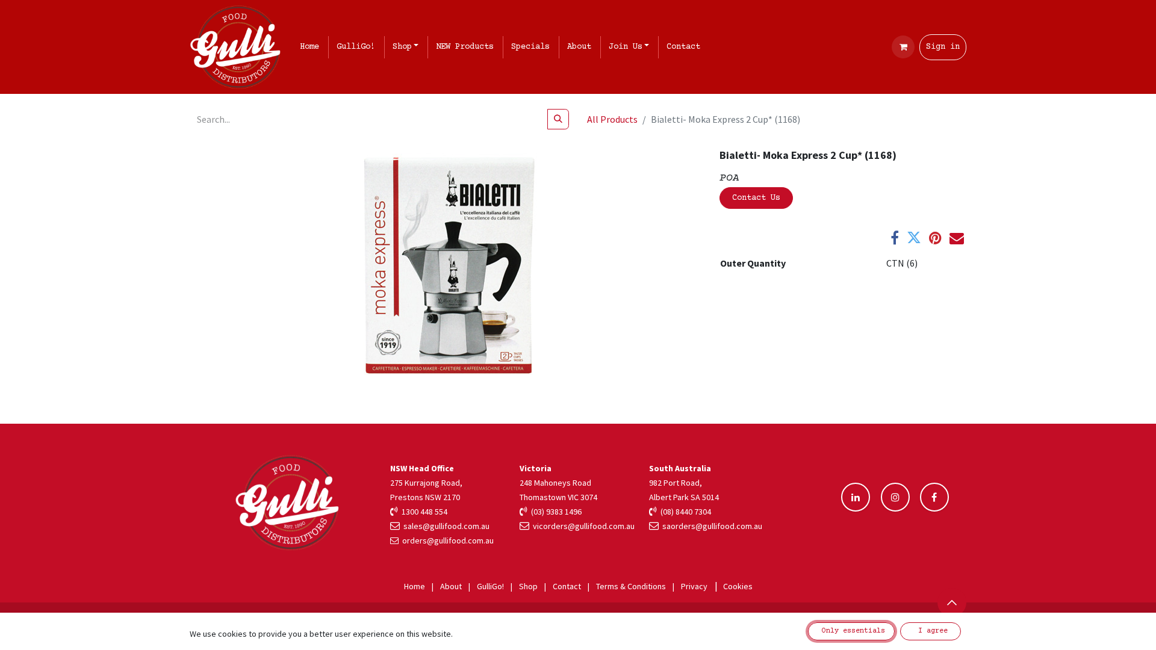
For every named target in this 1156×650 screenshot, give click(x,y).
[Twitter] (914, 238)
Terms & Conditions (631, 586)
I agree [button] (931, 631)
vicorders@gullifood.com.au (582, 526)
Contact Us (756, 198)
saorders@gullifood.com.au (710, 526)
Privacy (694, 586)
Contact (567, 586)
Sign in (943, 47)
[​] (855, 497)
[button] (951, 602)
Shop (528, 586)
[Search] (558, 119)
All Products (612, 119)
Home (414, 586)
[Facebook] (894, 238)
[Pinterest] (935, 238)
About (451, 586)
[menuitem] (312, 47)
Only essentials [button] (851, 631)
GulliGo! (490, 586)
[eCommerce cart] (903, 47)
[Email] (956, 238)
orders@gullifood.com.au (448, 540)
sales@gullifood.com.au (444, 526)
